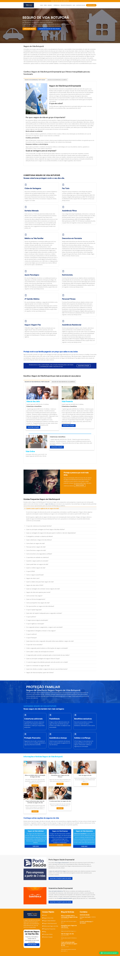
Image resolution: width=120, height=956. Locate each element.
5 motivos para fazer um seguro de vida (60, 801)
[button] (109, 953)
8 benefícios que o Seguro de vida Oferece (60, 776)
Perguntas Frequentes (66, 5)
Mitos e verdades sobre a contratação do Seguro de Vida (35, 776)
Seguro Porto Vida (48, 918)
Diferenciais (57, 5)
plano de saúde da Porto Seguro (58, 871)
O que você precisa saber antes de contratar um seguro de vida (35, 801)
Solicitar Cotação (47, 937)
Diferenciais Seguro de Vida (50, 926)
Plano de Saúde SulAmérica (56, 891)
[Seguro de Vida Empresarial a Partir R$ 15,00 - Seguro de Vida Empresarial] (29, 5)
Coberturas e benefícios (34, 406)
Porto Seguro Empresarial (61, 862)
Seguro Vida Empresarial (50, 923)
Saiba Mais (35, 785)
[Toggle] (25, 508)
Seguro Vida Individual (49, 920)
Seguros (50, 5)
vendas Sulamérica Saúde (65, 898)
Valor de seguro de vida (85, 775)
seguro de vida (49, 504)
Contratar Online (80, 5)
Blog (74, 5)
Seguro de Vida (37, 692)
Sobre (45, 5)
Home (41, 5)
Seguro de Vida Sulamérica (84, 831)
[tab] (35, 79)
